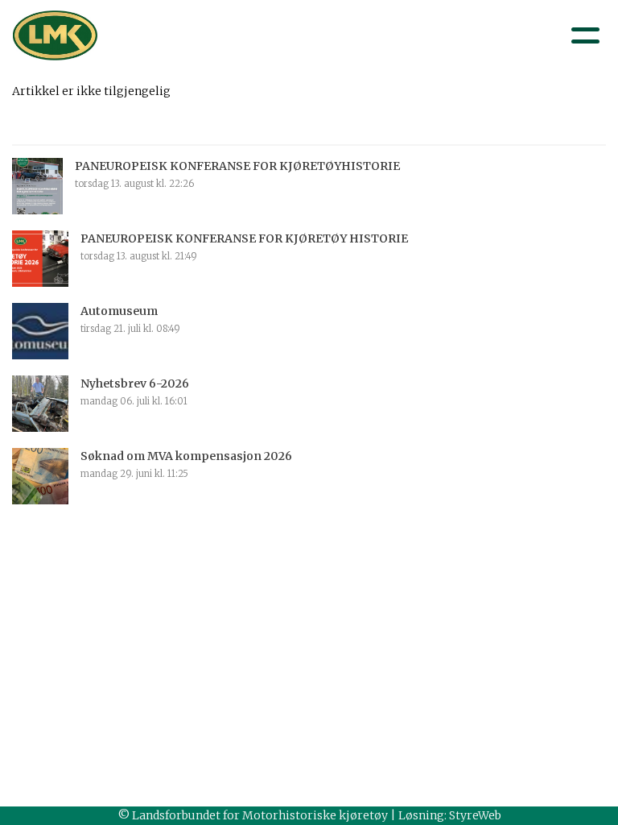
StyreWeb (475, 815)
